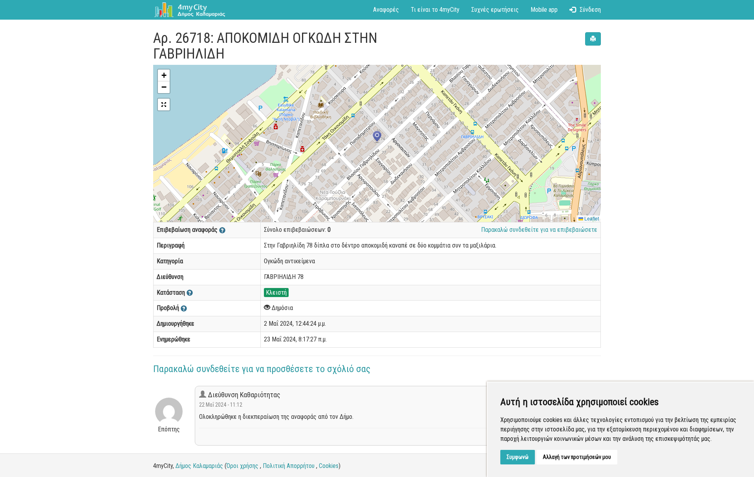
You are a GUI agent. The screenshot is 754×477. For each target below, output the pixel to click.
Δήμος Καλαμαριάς (199, 466)
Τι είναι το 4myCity (435, 9)
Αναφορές (386, 9)
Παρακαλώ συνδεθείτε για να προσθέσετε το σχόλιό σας (261, 368)
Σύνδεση (590, 9)
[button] (377, 137)
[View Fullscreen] (164, 104)
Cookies (329, 466)
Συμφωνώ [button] (518, 457)
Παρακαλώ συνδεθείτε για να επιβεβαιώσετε (539, 229)
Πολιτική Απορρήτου (289, 466)
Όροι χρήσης (242, 466)
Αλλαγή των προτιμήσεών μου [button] (577, 457)
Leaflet (591, 218)
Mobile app (544, 9)
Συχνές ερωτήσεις (495, 9)
